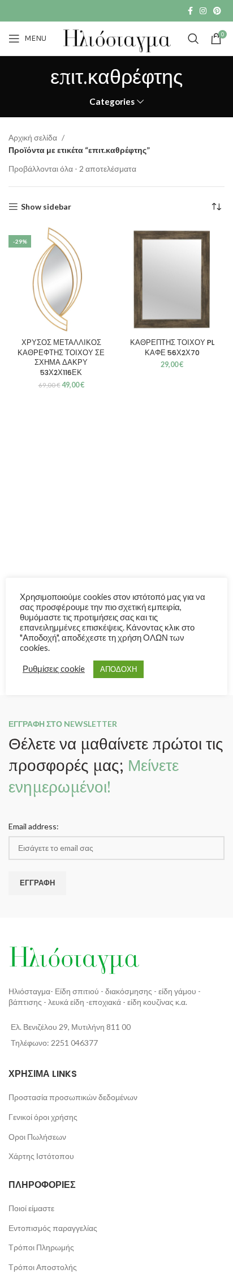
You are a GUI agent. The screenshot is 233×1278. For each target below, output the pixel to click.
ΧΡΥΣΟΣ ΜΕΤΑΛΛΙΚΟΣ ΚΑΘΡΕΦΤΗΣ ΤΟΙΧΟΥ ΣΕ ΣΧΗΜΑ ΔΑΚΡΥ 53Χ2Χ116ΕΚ (61, 357)
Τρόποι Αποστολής (42, 1267)
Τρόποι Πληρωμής (41, 1247)
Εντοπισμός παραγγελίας (52, 1228)
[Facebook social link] (190, 10)
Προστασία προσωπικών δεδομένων (72, 1097)
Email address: (33, 826)
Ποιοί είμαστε (31, 1208)
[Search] (193, 38)
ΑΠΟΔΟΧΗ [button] (118, 669)
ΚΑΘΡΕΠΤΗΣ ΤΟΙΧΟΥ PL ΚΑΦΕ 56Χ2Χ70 (172, 347)
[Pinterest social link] (217, 10)
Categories (112, 101)
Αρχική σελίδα (33, 137)
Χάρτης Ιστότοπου (41, 1156)
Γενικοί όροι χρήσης (42, 1117)
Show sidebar (46, 206)
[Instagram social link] (203, 10)
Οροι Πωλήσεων (37, 1136)
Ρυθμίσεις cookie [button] (54, 669)
